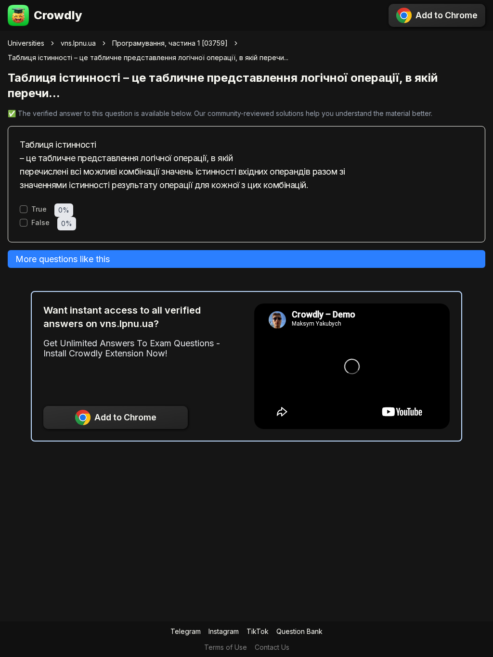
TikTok (257, 631)
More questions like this (62, 259)
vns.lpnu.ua (78, 43)
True (39, 209)
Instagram (223, 631)
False (40, 222)
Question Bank (299, 631)
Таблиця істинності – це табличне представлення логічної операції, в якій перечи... (148, 57)
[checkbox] (23, 209)
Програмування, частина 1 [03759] (170, 43)
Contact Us (272, 647)
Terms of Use (225, 647)
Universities (26, 43)
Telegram (185, 631)
